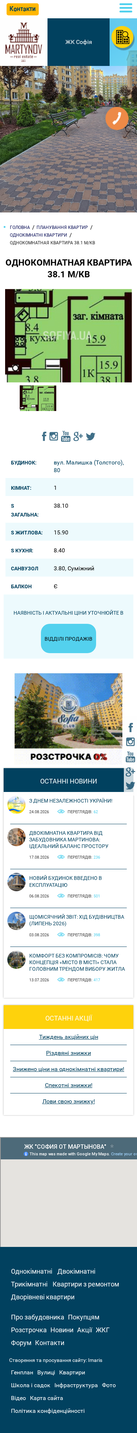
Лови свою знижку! (68, 1101)
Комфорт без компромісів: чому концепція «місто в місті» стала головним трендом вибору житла (77, 962)
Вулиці (46, 1372)
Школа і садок (30, 1385)
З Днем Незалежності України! (71, 801)
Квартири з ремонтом (86, 1284)
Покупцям (83, 1317)
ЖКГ (103, 1330)
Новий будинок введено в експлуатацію (65, 881)
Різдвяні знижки (68, 1052)
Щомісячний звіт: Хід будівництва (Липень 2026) (76, 920)
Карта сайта (46, 1398)
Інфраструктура (76, 1385)
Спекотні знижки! (68, 1085)
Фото (109, 1385)
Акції (84, 1330)
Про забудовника (37, 1317)
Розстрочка (29, 1330)
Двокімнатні (76, 1271)
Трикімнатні (29, 1284)
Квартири (72, 1372)
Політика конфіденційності (48, 1410)
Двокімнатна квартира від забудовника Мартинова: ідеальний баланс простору (69, 839)
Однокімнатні (31, 1271)
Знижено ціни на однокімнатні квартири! (68, 1069)
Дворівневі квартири (43, 1297)
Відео (18, 1398)
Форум (21, 1343)
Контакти (49, 1343)
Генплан (22, 1372)
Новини (61, 1330)
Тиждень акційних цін (68, 1036)
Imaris (95, 1360)
